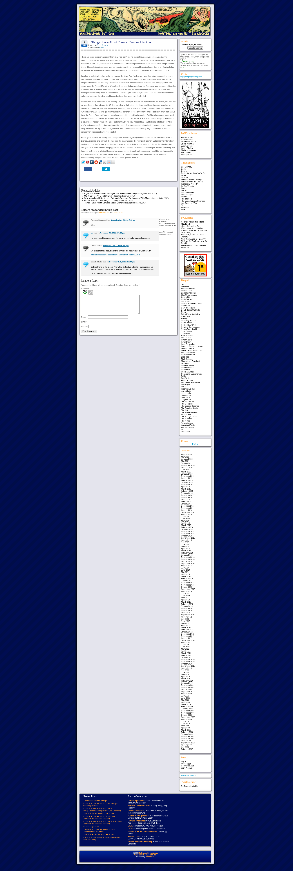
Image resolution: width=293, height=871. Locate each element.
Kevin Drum (186, 342)
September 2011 (188, 640)
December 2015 (188, 532)
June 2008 (185, 724)
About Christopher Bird (190, 226)
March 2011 (186, 653)
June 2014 (185, 570)
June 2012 (185, 621)
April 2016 (185, 523)
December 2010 (188, 660)
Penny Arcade (187, 380)
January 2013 (187, 606)
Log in (183, 762)
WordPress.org (187, 768)
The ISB (184, 410)
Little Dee (185, 357)
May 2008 (185, 726)
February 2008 (187, 732)
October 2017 (186, 500)
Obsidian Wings (187, 372)
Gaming (184, 177)
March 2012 (186, 628)
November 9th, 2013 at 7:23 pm (123, 220)
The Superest (186, 419)
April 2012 (185, 625)
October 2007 (186, 741)
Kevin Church (186, 340)
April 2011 (185, 651)
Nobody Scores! (187, 365)
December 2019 (188, 476)
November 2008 (188, 713)
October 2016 (186, 510)
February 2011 (187, 655)
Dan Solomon (187, 140)
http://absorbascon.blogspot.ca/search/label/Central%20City (115, 255)
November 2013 (188, 585)
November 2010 (188, 662)
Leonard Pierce (187, 348)
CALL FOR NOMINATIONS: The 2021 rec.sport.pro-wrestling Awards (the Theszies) (102, 810)
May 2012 (185, 623)
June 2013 (185, 596)
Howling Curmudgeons (190, 327)
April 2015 (185, 549)
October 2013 (186, 587)
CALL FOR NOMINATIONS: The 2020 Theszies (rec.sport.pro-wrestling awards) (102, 823)
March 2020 (186, 472)
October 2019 (186, 478)
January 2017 (187, 504)
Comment (85, 289)
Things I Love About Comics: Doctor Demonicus (105, 203)
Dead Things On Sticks (190, 310)
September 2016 (188, 512)
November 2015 (188, 534)
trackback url (117, 213)
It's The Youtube (187, 186)
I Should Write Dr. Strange (192, 180)
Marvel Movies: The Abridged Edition (100, 200)
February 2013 (187, 604)
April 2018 (185, 487)
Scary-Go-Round (188, 395)
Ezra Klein (185, 316)
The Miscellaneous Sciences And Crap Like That (193, 202)
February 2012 (187, 630)
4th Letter (185, 286)
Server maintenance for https (95, 801)
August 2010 (186, 668)
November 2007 (188, 738)
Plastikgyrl (185, 385)
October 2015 (186, 536)
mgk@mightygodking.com (191, 77)
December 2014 (188, 557)
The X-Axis (185, 421)
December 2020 (188, 465)
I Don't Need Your (192, 228)
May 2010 (185, 674)
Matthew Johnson (188, 150)
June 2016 (185, 519)
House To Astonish (189, 325)
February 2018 (187, 491)
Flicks (183, 175)
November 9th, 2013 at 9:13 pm (112, 233)
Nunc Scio (185, 370)
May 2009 (185, 700)
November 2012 (188, 610)
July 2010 (185, 670)
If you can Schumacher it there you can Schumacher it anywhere (113, 193)
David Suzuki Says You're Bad (193, 173)
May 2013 (185, 598)
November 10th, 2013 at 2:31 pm (116, 246)
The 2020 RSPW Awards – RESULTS (98, 814)
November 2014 (188, 559)
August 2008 (186, 719)
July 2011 (185, 645)
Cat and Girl (186, 297)
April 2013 (185, 600)
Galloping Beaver (188, 321)
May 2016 (185, 521)
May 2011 (185, 649)
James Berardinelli (189, 329)
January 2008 (187, 734)
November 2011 (187, 636)
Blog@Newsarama (189, 295)
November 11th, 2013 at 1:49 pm (122, 262)
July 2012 (185, 619)
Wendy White (186, 154)
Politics (184, 197)
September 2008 (188, 717)
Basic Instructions (188, 293)
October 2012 (186, 613)
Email (84, 322)
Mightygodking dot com (148, 853)
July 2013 (185, 593)
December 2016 (188, 506)
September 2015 (188, 538)
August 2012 (186, 617)
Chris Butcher (186, 299)
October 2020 (186, 468)
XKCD (183, 429)
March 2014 (186, 576)
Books (183, 169)
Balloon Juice (186, 291)
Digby (183, 312)
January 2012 (187, 632)
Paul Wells (185, 378)
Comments (187, 766)
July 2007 (185, 747)
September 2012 (188, 615)
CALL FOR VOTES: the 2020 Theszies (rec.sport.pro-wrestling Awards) (99, 818)
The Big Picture (187, 402)
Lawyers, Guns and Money (192, 346)
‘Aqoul (183, 284)
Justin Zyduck (186, 146)
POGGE (184, 387)
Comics (102, 47)
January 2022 (187, 459)
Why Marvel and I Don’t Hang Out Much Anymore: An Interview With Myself (117, 198)
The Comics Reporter (190, 406)
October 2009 (186, 689)
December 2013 (188, 583)
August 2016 (186, 514)
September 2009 (188, 692)
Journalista (185, 333)
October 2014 (186, 561)
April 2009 (185, 702)
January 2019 (187, 482)
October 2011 (186, 638)
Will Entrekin (186, 152)
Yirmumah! (185, 432)
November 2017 (188, 497)
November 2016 (188, 508)
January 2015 (187, 555)
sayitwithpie (186, 391)
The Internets (186, 199)
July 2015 (185, 542)
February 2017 (187, 502)
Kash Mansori (187, 336)
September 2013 (188, 589)
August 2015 (186, 540)
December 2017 (188, 495)
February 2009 (187, 706)
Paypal (195, 444)
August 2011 (186, 642)
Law (183, 188)
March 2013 (186, 602)
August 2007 (186, 745)
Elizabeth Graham (188, 142)
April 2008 (185, 728)
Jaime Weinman (188, 144)
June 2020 (185, 470)
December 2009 (188, 685)
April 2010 (185, 677)
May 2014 (185, 572)
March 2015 (186, 551)
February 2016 (187, 527)
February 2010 (187, 681)
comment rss (104, 213)
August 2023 (186, 455)
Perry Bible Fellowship (190, 382)
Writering (185, 207)
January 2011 (186, 657)
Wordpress (150, 857)
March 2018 (186, 489)
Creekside (185, 306)
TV (182, 205)
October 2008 (186, 715)
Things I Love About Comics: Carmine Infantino (121, 42)
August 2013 (186, 591)
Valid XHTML (139, 855)
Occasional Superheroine (191, 374)
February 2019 (187, 480)
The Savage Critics (189, 417)
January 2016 (187, 529)
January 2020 (187, 474)
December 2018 (188, 485)
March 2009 (186, 704)
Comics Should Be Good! (191, 304)
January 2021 (187, 463)
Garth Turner (186, 323)
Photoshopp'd (187, 195)
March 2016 (186, 525)
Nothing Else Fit (187, 192)
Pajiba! (184, 376)
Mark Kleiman (187, 359)
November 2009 (188, 687)
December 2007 (188, 736)
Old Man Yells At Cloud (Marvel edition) (101, 196)
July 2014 (185, 568)
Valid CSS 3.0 (151, 855)
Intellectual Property (189, 184)
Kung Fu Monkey (188, 344)
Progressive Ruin (188, 389)
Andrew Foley (187, 137)
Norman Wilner (187, 368)
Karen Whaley (187, 148)
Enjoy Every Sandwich (190, 314)
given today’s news (91, 827)
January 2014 (187, 581)
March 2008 (186, 730)
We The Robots (187, 427)
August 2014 (186, 566)
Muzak (184, 190)
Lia (92, 233)
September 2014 (188, 564)
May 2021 (185, 461)
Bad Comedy (186, 167)
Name (84, 317)
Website (84, 327)
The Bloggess (187, 404)
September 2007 (188, 743)
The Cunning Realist (189, 408)
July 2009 (185, 696)
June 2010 (185, 672)
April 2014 (185, 574)
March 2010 (186, 679)
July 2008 (185, 721)
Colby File (185, 301)
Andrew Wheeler (188, 289)
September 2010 (188, 666)
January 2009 (187, 709)
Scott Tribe (185, 397)
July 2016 (185, 517)
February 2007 (187, 749)
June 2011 (185, 647)
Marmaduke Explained (190, 361)
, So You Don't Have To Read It (194, 241)
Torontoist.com (187, 423)
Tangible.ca (186, 400)
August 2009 (186, 694)
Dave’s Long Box (188, 308)
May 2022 (185, 457)
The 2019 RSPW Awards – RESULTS (98, 835)
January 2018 (187, 493)
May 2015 (185, 546)
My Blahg (185, 363)
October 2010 (186, 664)
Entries (186, 764)
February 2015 (187, 553)
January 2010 (187, 683)
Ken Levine (186, 338)
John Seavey (102, 45)
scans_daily (186, 393)
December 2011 (187, 634)
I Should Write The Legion (192, 182)
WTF (183, 209)
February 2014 (187, 578)
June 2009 (185, 698)
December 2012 (188, 608)
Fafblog (184, 318)
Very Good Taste (188, 425)
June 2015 (185, 544)
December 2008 (188, 711)
